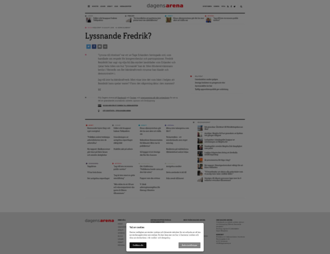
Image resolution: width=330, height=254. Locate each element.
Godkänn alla (138, 245)
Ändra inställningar (189, 245)
